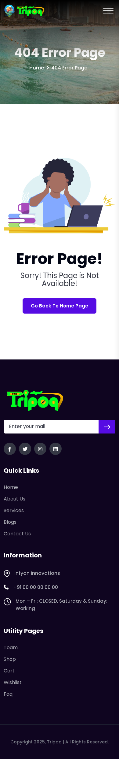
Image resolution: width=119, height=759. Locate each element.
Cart (9, 670)
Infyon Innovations (37, 573)
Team (11, 647)
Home (36, 67)
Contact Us (17, 533)
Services (14, 510)
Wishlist (13, 682)
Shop (10, 659)
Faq (8, 694)
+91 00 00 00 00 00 (35, 587)
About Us (14, 498)
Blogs (10, 522)
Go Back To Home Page (59, 306)
